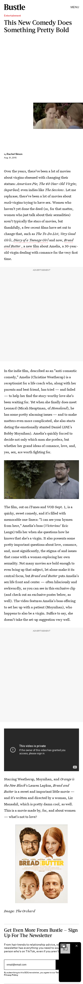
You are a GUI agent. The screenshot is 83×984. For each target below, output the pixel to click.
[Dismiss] (76, 945)
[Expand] (63, 945)
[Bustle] (14, 7)
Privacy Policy (11, 975)
